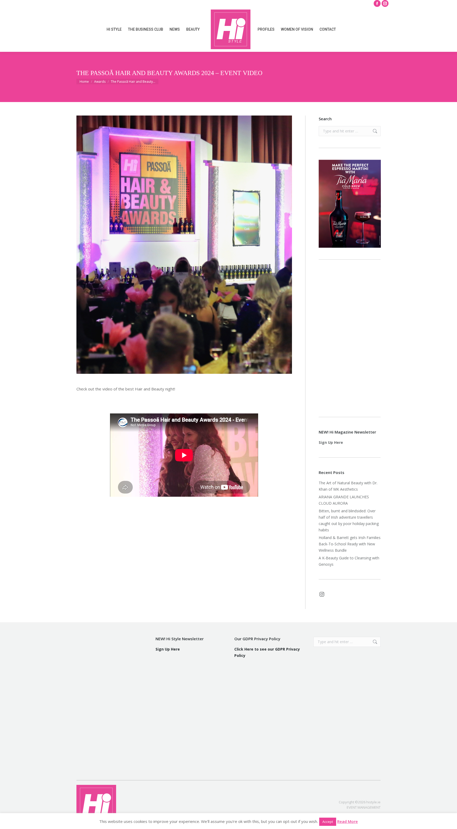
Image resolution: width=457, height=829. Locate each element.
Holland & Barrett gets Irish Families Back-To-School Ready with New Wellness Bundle (350, 544)
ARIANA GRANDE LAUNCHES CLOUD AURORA (344, 500)
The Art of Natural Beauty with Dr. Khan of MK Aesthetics (348, 486)
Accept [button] (327, 821)
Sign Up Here (331, 442)
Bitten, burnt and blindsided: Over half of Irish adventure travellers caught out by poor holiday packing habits (349, 520)
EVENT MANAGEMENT (364, 807)
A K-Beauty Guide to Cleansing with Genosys (349, 561)
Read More (347, 821)
